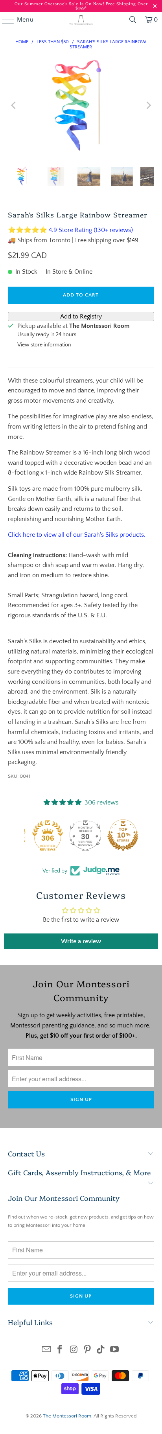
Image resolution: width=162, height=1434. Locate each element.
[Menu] (4, 20)
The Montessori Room (67, 1416)
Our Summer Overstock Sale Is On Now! (60, 3)
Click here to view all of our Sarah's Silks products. (76, 534)
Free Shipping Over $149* (111, 6)
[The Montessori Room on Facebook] (60, 1350)
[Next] (148, 105)
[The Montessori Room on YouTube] (115, 1350)
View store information (44, 345)
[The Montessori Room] (81, 20)
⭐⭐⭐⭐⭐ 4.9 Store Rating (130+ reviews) (70, 230)
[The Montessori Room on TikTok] (101, 1350)
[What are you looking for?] (132, 20)
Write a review (81, 941)
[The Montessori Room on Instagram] (74, 1350)
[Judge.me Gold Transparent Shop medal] (43, 835)
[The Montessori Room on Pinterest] (87, 1350)
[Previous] (13, 105)
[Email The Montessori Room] (46, 1350)
